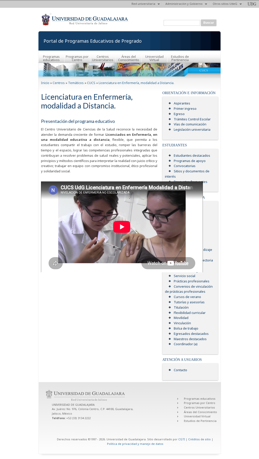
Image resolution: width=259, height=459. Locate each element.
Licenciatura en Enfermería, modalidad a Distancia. (136, 82)
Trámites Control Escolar (192, 119)
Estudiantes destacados (192, 155)
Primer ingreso (185, 108)
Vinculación (182, 323)
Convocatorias (185, 166)
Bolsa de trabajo (186, 328)
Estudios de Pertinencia (180, 58)
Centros (59, 82)
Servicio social (184, 276)
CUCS (91, 82)
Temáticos (76, 82)
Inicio (45, 82)
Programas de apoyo (190, 160)
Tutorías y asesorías (189, 302)
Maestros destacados (190, 339)
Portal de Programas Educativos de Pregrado (93, 41)
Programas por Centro (77, 58)
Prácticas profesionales (191, 281)
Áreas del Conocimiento (128, 58)
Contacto (180, 370)
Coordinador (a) (186, 344)
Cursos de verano (187, 296)
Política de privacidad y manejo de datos (135, 444)
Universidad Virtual (154, 58)
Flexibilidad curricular (190, 312)
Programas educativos (51, 58)
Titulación (181, 307)
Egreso (179, 114)
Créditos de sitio (199, 439)
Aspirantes (182, 103)
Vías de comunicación (190, 124)
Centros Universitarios (102, 58)
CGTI (181, 439)
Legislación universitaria (192, 129)
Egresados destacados (191, 333)
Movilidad (181, 317)
